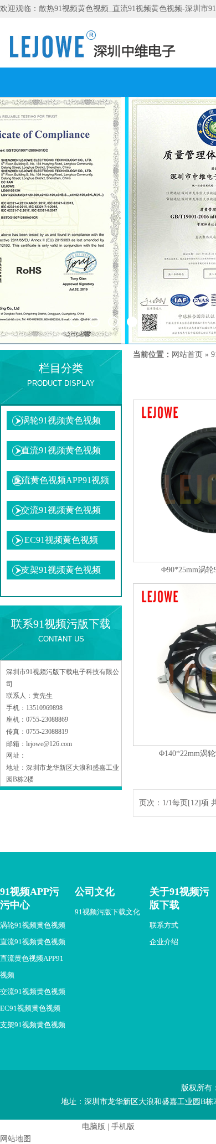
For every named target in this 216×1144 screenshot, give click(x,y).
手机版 (123, 1126)
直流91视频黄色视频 (61, 450)
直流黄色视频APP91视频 (61, 480)
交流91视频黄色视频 (61, 510)
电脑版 (93, 1126)
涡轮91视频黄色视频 (61, 420)
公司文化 (95, 891)
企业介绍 (164, 942)
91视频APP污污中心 (29, 898)
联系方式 (164, 925)
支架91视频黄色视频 (61, 569)
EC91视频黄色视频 (61, 540)
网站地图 (15, 1139)
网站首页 (187, 354)
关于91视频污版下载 (179, 898)
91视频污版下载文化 (107, 912)
